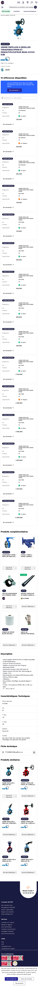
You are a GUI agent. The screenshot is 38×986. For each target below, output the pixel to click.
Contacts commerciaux (8, 929)
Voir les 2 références (9, 645)
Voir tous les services (7, 933)
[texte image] (9, 542)
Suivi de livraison (6, 927)
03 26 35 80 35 (28, 893)
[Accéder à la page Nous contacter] (32, 2)
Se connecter (13, 90)
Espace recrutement (7, 912)
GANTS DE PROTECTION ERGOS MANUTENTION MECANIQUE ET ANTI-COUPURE (28, 633)
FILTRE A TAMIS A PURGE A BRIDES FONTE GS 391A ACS (27, 555)
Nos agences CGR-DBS (8, 907)
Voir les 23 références (9, 568)
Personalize (19, 983)
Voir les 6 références (9, 872)
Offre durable (6, 11)
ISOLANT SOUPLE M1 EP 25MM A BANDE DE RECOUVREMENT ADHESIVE (28, 594)
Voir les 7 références (27, 606)
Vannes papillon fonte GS (8, 15)
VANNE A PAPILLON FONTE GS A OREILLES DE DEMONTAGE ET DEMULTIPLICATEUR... (28, 822)
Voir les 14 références (28, 568)
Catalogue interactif (7, 931)
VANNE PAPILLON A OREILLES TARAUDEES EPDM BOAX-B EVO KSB (9, 822)
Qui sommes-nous (6, 905)
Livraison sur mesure (7, 922)
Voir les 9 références (9, 834)
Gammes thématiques (30, 11)
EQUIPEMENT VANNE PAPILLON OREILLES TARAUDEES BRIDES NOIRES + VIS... (9, 555)
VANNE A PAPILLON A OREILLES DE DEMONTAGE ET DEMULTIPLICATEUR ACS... (9, 860)
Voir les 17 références (9, 606)
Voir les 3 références (27, 834)
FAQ (2, 942)
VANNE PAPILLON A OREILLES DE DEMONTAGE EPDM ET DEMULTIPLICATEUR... (9, 784)
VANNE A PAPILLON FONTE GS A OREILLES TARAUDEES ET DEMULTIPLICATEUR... (28, 784)
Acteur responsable (7, 909)
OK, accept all (11, 979)
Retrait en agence (6, 924)
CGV (2, 944)
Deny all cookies (26, 979)
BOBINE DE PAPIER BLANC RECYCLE (8, 633)
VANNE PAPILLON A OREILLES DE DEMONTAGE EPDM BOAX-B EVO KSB (27, 860)
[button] (23, 2)
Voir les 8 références (27, 872)
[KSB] (5, 59)
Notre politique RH (7, 914)
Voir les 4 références (27, 796)
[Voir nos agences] (28, 2)
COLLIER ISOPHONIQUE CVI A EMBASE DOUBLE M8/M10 (9, 594)
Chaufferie (17, 11)
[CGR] (2, 2)
